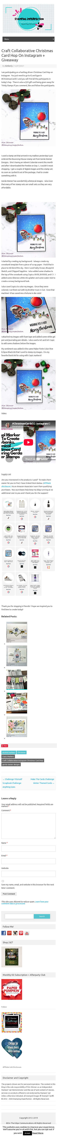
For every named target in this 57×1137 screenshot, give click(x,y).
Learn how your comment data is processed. (24, 903)
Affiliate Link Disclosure (12, 1067)
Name (4, 843)
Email (4, 856)
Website (5, 868)
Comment (6, 810)
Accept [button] (27, 1133)
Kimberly (9, 66)
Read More (37, 1133)
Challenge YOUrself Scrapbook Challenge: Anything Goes (12, 783)
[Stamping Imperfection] (28, 32)
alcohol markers (8, 752)
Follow (4, 1007)
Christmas (22, 752)
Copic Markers (8, 756)
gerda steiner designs (11, 764)
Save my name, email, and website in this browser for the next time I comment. (27, 886)
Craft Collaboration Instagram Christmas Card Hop (22, 760)
